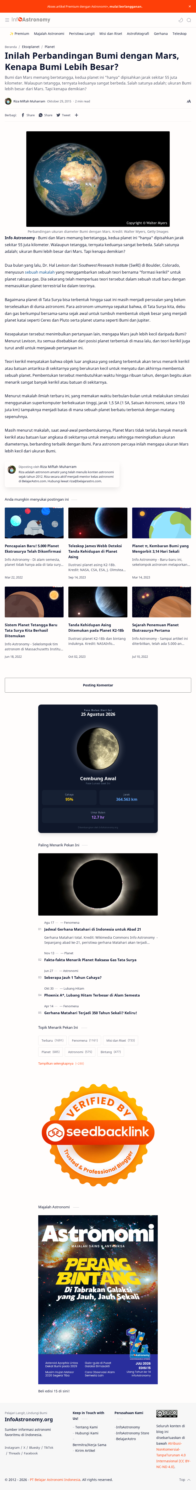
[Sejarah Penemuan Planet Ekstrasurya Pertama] (161, 602)
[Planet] (68, 953)
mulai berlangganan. (125, 6)
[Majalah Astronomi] (49, 33)
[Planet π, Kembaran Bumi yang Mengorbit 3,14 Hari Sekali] (161, 523)
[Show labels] (62, 1063)
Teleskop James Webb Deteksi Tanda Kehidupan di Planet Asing (95, 551)
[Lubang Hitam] (74, 988)
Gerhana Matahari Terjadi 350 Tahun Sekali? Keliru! (90, 1012)
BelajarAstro (126, 1439)
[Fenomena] (71, 922)
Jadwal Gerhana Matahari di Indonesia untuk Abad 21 (92, 929)
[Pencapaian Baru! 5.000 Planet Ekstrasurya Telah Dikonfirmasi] (34, 523)
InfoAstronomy (128, 1427)
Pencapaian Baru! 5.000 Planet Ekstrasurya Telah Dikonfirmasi (33, 548)
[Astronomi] (70, 971)
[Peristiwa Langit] (82, 33)
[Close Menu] (189, 6)
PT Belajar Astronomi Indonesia (55, 1479)
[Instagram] (12, 1447)
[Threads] (14, 1453)
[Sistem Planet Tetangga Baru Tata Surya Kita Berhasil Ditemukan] (34, 602)
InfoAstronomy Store (132, 1433)
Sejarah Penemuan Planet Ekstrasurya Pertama (155, 627)
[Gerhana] (161, 33)
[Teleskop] (180, 33)
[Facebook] (31, 1453)
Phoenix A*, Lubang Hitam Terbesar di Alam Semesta (92, 995)
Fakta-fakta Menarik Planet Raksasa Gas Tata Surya (90, 959)
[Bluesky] (34, 1447)
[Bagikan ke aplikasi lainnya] (76, 115)
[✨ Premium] (19, 33)
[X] (24, 1447)
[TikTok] (48, 1447)
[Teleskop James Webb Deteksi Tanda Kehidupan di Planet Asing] (97, 523)
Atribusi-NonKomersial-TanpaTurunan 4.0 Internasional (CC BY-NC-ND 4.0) (173, 1455)
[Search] (188, 20)
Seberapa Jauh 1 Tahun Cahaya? (73, 977)
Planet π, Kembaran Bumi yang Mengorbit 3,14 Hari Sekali (160, 548)
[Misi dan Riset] (110, 33)
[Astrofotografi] (138, 33)
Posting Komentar (98, 685)
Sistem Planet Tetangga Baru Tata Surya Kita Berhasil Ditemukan (31, 630)
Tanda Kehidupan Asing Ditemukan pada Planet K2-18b (96, 627)
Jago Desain (145, 1479)
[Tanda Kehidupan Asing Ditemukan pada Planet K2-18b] (97, 602)
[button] (180, 20)
